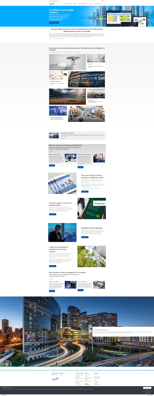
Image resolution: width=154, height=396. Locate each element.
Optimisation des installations (88, 381)
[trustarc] (151, 395)
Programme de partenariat (97, 384)
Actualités (91, 3)
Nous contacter (96, 381)
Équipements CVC (78, 383)
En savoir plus (63, 138)
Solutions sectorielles (83, 3)
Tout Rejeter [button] (147, 392)
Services (75, 3)
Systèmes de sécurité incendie (79, 374)
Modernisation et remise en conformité (88, 379)
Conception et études (87, 374)
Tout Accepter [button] (147, 387)
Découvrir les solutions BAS (54, 22)
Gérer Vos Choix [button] (147, 390)
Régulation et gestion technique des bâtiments (79, 382)
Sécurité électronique (78, 377)
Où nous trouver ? (96, 382)
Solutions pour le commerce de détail (79, 379)
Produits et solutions (67, 3)
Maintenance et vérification (88, 377)
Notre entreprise (98, 3)
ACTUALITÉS (95, 374)
